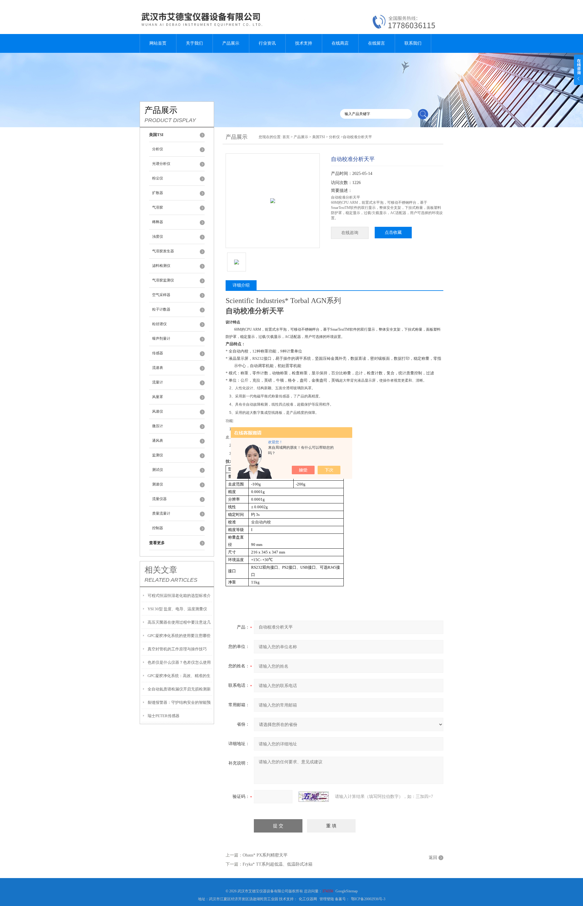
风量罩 (157, 397)
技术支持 (303, 43)
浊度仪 (157, 236)
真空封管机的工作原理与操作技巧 (177, 649)
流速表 (157, 368)
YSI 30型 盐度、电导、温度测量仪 (177, 609)
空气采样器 (161, 295)
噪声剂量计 (161, 338)
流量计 (157, 382)
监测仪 (157, 455)
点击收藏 (393, 232)
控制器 (157, 528)
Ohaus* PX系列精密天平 (265, 855)
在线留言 (376, 43)
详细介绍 (241, 285)
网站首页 (157, 43)
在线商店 (340, 43)
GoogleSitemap (347, 891)
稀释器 (157, 222)
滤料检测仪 (161, 266)
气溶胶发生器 (163, 251)
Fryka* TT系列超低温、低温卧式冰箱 (277, 864)
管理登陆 (326, 899)
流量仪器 (159, 499)
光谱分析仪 (161, 164)
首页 (286, 137)
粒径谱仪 (159, 324)
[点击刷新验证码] (313, 797)
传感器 (157, 353)
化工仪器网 (308, 899)
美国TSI (318, 137)
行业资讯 (267, 43)
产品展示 (230, 43)
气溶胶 (157, 207)
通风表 (157, 440)
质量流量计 (161, 513)
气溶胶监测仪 (163, 280)
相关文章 (161, 569)
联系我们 (412, 43)
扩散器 (157, 193)
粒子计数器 (161, 309)
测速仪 (157, 484)
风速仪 (157, 411)
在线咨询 (349, 232)
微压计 (157, 426)
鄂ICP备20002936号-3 (368, 899)
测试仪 (157, 470)
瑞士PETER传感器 (163, 716)
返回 (433, 857)
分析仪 (157, 149)
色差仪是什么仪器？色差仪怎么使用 (179, 662)
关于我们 (194, 43)
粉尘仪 (157, 178)
